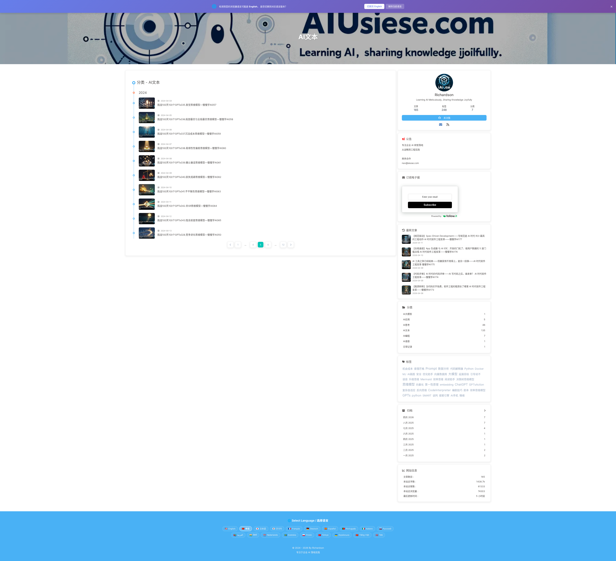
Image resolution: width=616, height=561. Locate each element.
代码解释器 (456, 368)
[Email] (441, 125)
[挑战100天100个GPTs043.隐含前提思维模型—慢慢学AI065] (147, 218)
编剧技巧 (457, 390)
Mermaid (426, 379)
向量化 (420, 384)
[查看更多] (485, 410)
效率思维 (438, 379)
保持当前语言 (395, 6)
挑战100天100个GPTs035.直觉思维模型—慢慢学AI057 (186, 104)
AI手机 (454, 395)
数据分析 (443, 368)
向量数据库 (440, 374)
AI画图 (411, 374)
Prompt (431, 368)
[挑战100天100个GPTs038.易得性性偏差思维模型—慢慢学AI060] (147, 146)
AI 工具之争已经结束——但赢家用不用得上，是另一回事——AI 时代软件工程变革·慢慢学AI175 (448, 263)
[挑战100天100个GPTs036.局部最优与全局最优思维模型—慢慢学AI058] (147, 117)
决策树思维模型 (465, 379)
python (416, 395)
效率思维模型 (477, 390)
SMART (427, 395)
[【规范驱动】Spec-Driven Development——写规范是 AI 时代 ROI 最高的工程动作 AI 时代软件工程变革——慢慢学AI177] (406, 239)
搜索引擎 (444, 395)
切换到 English (374, 6)
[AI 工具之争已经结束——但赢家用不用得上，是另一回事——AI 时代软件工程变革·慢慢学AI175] (406, 264)
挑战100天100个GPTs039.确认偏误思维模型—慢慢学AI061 (189, 162)
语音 (405, 379)
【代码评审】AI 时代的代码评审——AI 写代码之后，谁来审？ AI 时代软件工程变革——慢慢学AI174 (449, 275)
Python (469, 368)
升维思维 (414, 379)
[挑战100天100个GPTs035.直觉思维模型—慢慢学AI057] (147, 103)
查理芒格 (419, 368)
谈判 (435, 395)
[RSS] (448, 125)
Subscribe (430, 205)
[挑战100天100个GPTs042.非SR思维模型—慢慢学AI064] (147, 204)
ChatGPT (461, 384)
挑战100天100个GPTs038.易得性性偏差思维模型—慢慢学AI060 (191, 148)
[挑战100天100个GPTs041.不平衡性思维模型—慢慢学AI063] (147, 189)
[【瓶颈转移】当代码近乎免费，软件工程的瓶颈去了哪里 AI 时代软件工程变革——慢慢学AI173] (406, 289)
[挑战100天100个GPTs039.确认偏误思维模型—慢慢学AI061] (147, 160)
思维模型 (408, 384)
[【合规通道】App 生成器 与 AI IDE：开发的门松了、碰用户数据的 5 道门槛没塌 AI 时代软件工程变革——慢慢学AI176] (406, 251)
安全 (418, 374)
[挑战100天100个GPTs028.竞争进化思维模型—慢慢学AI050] (147, 233)
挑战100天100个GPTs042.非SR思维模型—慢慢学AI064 (187, 205)
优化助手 (428, 374)
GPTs (406, 395)
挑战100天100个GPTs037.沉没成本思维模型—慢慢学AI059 (189, 133)
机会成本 (407, 368)
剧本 (466, 390)
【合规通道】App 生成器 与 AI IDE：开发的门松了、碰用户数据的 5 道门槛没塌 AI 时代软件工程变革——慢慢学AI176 (449, 250)
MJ (404, 374)
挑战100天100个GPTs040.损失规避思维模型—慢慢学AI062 (189, 177)
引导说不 (475, 374)
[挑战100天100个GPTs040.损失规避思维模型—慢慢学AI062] (147, 175)
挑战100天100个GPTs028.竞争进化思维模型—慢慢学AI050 (189, 234)
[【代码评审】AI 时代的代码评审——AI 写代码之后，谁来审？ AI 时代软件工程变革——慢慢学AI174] (406, 277)
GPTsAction (476, 384)
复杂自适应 (408, 390)
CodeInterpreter (439, 390)
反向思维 (422, 390)
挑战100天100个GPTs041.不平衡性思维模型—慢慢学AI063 (189, 191)
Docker (479, 368)
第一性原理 (432, 384)
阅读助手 (450, 379)
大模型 (453, 374)
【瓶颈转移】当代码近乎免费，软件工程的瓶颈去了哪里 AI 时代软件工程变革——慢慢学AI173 (448, 288)
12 (283, 244)
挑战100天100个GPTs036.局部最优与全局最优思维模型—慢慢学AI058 (195, 119)
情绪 (462, 395)
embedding (446, 384)
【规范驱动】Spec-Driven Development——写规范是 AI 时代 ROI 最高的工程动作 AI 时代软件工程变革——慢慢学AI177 (448, 237)
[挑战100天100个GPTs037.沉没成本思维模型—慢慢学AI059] (147, 132)
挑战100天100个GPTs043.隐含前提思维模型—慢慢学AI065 (189, 220)
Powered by (436, 216)
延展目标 (464, 374)
